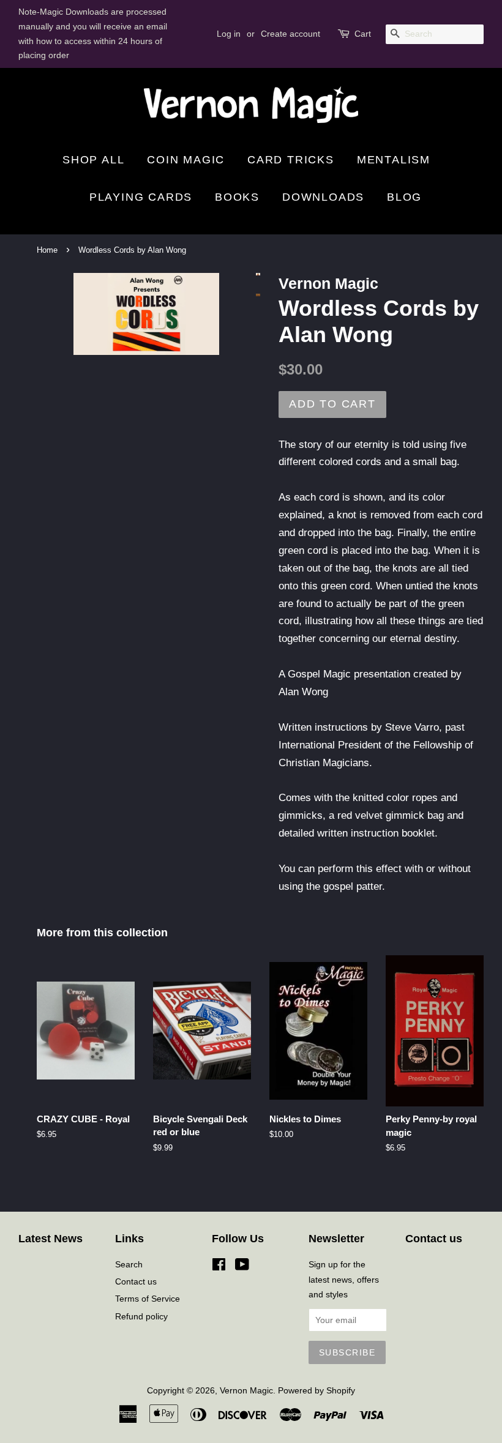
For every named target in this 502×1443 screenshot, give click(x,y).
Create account (290, 34)
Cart (362, 34)
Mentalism (393, 160)
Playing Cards (140, 197)
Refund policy (141, 1316)
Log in (229, 34)
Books (237, 197)
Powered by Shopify (316, 1390)
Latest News (50, 1238)
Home (47, 250)
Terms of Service (147, 1298)
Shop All (93, 160)
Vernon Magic (246, 1390)
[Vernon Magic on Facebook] (219, 1267)
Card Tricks (290, 160)
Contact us (136, 1281)
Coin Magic (186, 160)
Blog (404, 197)
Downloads (323, 197)
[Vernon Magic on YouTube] (242, 1267)
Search (129, 1264)
